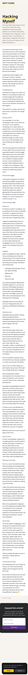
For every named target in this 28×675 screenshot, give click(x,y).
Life (9, 598)
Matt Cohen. (8, 3)
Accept (9, 670)
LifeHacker (18, 524)
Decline (20, 670)
